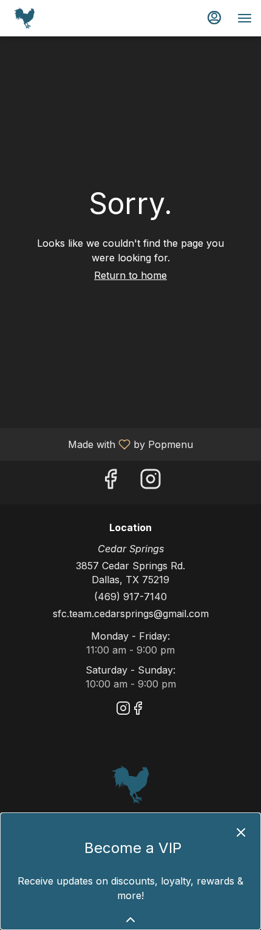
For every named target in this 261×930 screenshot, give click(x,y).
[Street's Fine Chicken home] (63, 18)
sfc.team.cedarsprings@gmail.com (131, 613)
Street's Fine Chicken (130, 784)
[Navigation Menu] (244, 18)
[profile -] (214, 17)
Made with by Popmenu (101, 444)
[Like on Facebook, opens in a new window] (110, 482)
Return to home (130, 275)
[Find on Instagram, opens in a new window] (150, 482)
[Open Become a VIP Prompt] (130, 919)
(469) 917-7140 (130, 596)
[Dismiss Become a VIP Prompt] (241, 832)
